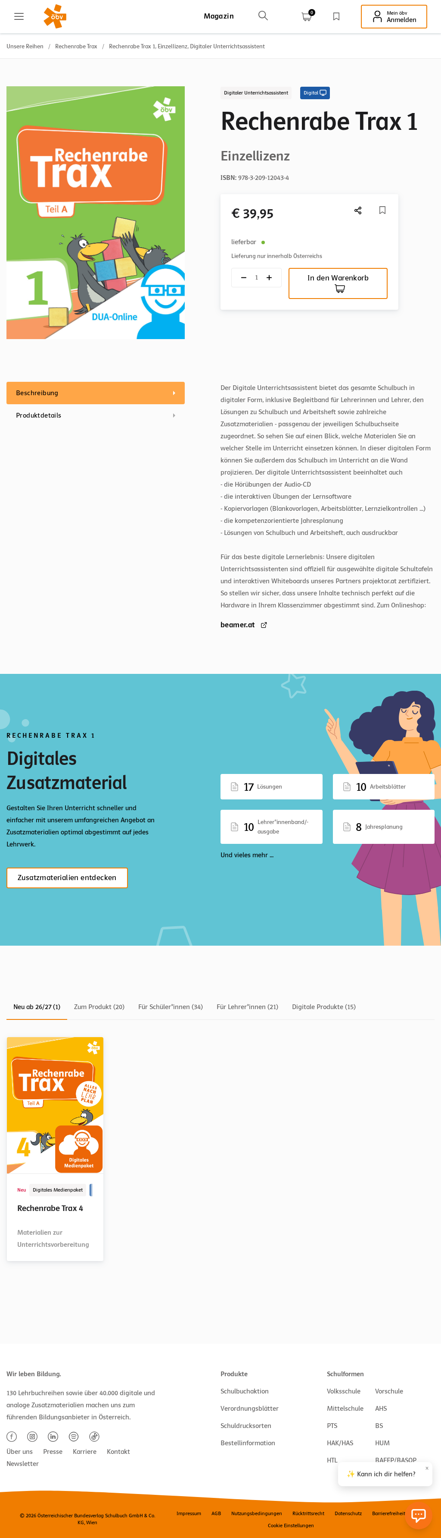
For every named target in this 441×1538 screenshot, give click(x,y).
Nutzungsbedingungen (256, 1513)
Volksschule (343, 1391)
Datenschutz (348, 1513)
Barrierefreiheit (388, 1513)
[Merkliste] (336, 16)
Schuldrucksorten (245, 1426)
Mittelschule (345, 1408)
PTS (332, 1426)
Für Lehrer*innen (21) (247, 1007)
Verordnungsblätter (249, 1408)
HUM (382, 1443)
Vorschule (389, 1391)
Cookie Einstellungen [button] (291, 1525)
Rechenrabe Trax (76, 46)
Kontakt (118, 1452)
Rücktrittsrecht (308, 1513)
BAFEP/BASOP (395, 1460)
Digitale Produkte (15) (324, 1007)
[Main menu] (19, 16)
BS (379, 1426)
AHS (381, 1408)
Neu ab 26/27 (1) (36, 1007)
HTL (332, 1460)
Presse (52, 1452)
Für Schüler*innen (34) (170, 1007)
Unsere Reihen (24, 46)
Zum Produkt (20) (99, 1007)
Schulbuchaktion (244, 1391)
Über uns (19, 1452)
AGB (216, 1513)
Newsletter (22, 1464)
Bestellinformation (247, 1443)
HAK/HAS (340, 1443)
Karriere (84, 1452)
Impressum (189, 1513)
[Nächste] (358, 210)
